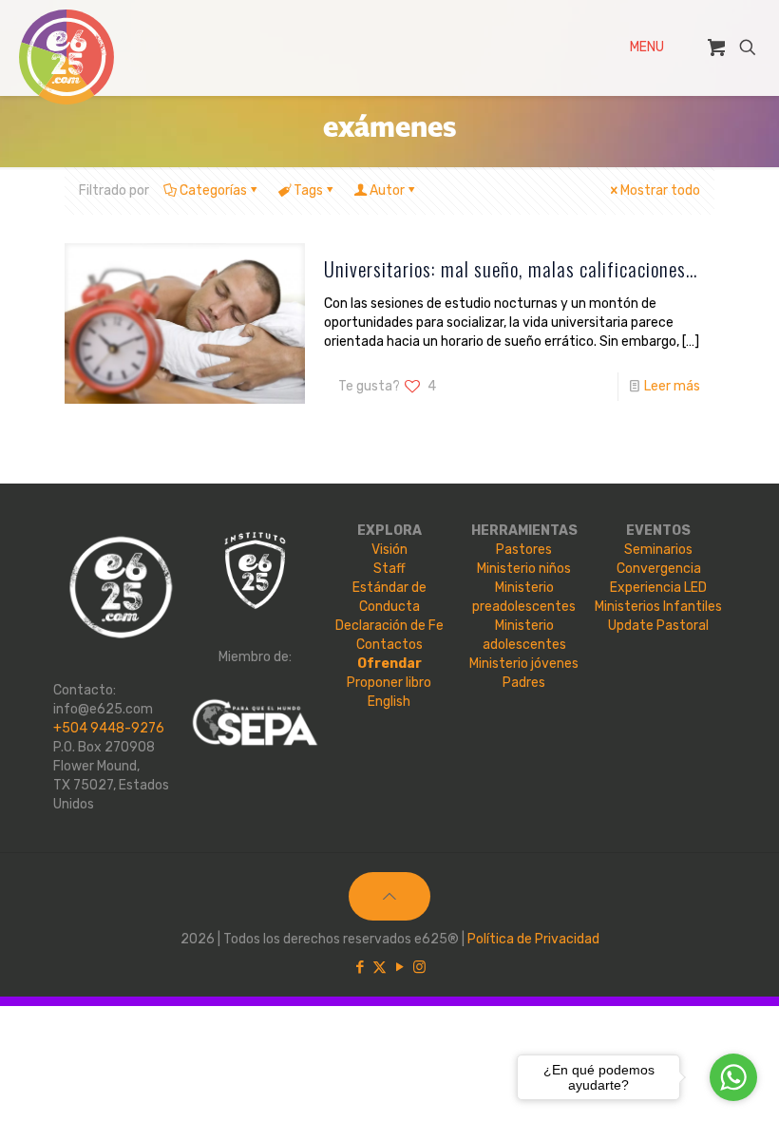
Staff (389, 568)
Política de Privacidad (533, 939)
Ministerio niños (524, 568)
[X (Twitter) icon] (379, 967)
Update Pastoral (658, 626)
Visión (389, 550)
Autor (387, 190)
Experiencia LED (658, 588)
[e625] (66, 57)
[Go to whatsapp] (733, 1077)
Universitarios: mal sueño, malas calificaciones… (510, 268)
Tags (308, 190)
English (389, 702)
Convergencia (659, 568)
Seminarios (658, 550)
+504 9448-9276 (108, 728)
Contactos (389, 644)
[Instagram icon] (419, 967)
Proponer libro (389, 682)
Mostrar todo (660, 190)
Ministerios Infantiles (658, 606)
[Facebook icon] (359, 967)
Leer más (672, 386)
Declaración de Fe (389, 626)
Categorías (213, 190)
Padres (524, 682)
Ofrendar (389, 664)
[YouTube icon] (399, 967)
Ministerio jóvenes (524, 664)
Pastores (524, 550)
